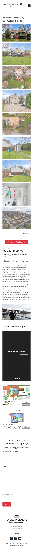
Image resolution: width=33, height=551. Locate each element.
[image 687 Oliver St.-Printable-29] (17, 78)
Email (4, 467)
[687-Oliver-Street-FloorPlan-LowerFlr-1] (16, 419)
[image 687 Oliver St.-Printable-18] (17, 195)
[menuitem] (29, 5)
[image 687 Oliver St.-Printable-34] (17, 101)
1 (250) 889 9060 (16, 533)
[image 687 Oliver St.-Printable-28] (17, 125)
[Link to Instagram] (15, 538)
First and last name (9, 459)
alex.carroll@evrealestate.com (18, 449)
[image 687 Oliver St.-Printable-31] (17, 171)
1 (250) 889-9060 (23, 447)
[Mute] (29, 319)
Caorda (21, 545)
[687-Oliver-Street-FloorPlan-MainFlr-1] (16, 395)
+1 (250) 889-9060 (21, 4)
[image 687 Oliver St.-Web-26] (17, 218)
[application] (16, 312)
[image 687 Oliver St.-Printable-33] (17, 148)
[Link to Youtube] (19, 538)
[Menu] (29, 5)
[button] (16, 312)
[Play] (4, 319)
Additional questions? (8, 497)
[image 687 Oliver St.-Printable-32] (17, 54)
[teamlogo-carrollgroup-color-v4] (13, 5)
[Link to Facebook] (11, 538)
